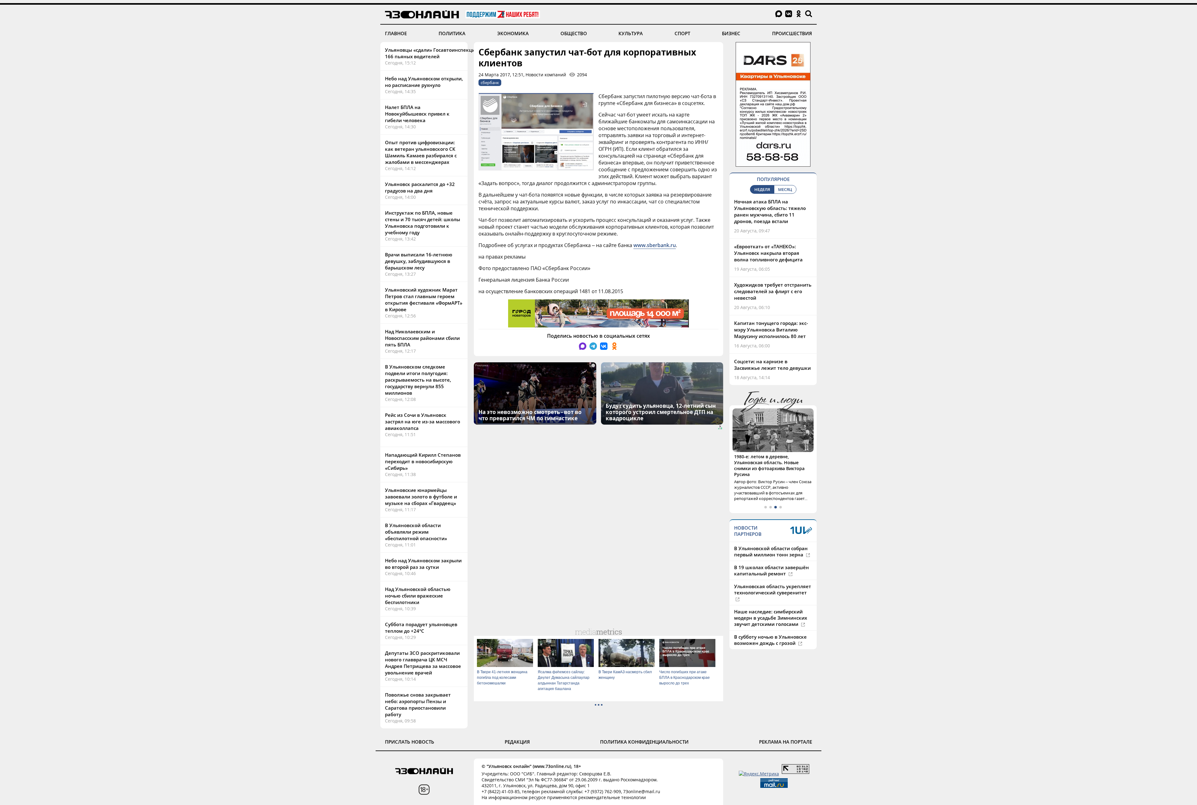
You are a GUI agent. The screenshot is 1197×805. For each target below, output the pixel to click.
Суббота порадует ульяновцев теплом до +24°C (421, 627)
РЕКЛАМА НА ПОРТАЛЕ (785, 742)
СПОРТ (682, 33)
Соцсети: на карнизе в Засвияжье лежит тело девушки (772, 364)
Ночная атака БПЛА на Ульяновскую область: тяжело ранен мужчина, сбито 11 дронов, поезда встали (770, 211)
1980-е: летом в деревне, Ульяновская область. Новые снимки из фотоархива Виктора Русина (769, 465)
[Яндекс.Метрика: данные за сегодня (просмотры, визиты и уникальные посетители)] (759, 774)
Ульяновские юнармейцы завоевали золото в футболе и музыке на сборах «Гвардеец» (421, 496)
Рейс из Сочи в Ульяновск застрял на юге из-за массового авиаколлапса (422, 421)
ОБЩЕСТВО (573, 33)
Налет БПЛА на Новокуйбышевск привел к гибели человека (417, 113)
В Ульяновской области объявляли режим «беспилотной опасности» (416, 531)
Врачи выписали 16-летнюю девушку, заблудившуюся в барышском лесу (418, 261)
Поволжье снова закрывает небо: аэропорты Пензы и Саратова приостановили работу (418, 704)
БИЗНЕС (731, 33)
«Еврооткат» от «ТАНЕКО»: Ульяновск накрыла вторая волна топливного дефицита (768, 253)
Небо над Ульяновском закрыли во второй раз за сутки (423, 563)
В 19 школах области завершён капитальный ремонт (771, 570)
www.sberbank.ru (654, 245)
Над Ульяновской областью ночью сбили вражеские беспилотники (417, 595)
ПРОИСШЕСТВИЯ (792, 33)
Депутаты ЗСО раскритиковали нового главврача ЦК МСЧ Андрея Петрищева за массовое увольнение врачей (423, 663)
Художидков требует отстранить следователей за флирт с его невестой (772, 291)
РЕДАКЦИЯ (517, 742)
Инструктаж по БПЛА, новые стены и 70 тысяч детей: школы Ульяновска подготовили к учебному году (422, 223)
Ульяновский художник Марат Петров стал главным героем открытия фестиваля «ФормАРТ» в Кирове (423, 299)
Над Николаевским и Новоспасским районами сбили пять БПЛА (422, 338)
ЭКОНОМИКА (513, 33)
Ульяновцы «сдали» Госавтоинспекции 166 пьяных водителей (431, 53)
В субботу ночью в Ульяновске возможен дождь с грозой (770, 640)
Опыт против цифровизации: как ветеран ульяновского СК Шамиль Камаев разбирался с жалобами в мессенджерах (421, 152)
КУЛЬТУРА (630, 33)
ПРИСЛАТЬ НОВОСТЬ (409, 742)
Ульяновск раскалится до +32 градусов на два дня (420, 187)
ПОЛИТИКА (452, 33)
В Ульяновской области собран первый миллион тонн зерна (771, 551)
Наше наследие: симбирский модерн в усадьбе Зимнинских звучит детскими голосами (770, 617)
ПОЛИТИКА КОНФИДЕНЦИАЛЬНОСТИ (644, 742)
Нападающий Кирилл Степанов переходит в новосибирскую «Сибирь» (423, 461)
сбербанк (490, 82)
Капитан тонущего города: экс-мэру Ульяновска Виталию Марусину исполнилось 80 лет (771, 329)
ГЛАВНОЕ (396, 33)
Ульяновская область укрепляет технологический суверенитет (772, 589)
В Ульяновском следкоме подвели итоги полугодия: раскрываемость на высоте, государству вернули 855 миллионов (418, 380)
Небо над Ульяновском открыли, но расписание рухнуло (424, 81)
